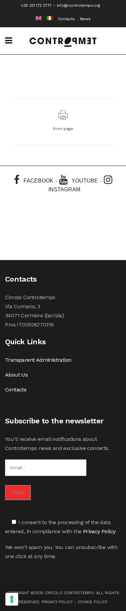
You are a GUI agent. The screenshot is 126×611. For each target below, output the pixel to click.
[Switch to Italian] (47, 19)
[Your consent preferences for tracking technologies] (11, 599)
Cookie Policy (93, 602)
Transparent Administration (38, 360)
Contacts (66, 19)
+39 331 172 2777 (36, 5)
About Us (16, 375)
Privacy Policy (99, 531)
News (85, 19)
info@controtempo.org (78, 5)
